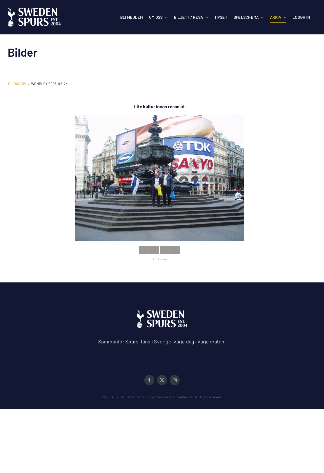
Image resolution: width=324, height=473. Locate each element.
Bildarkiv (17, 83)
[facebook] (149, 380)
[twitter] (162, 380)
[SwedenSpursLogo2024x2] (162, 312)
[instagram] (175, 380)
